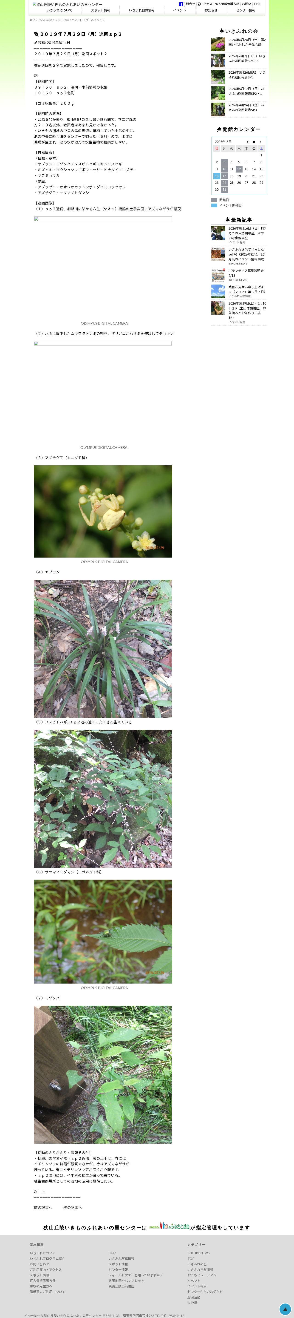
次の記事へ (67, 1207)
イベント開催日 (230, 205)
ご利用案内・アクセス (46, 1270)
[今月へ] (253, 142)
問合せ (190, 4)
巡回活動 (193, 1297)
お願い (246, 4)
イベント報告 (197, 1286)
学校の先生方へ (41, 1286)
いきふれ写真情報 (121, 1258)
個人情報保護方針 (227, 4)
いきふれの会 (44, 20)
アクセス (206, 4)
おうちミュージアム (201, 1275)
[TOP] (31, 20)
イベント (179, 10)
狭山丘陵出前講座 (121, 1286)
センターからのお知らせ (205, 1292)
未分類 (192, 1303)
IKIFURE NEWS (198, 1253)
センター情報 (245, 10)
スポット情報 (100, 10)
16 (217, 176)
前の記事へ (43, 1207)
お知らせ (211, 10)
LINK (257, 4)
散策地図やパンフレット (126, 1281)
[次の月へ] (261, 142)
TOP (190, 1258)
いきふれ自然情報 (142, 10)
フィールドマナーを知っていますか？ (136, 1275)
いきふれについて (59, 10)
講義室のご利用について (47, 1292)
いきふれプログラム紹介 (47, 1258)
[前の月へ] (246, 142)
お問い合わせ (39, 1264)
